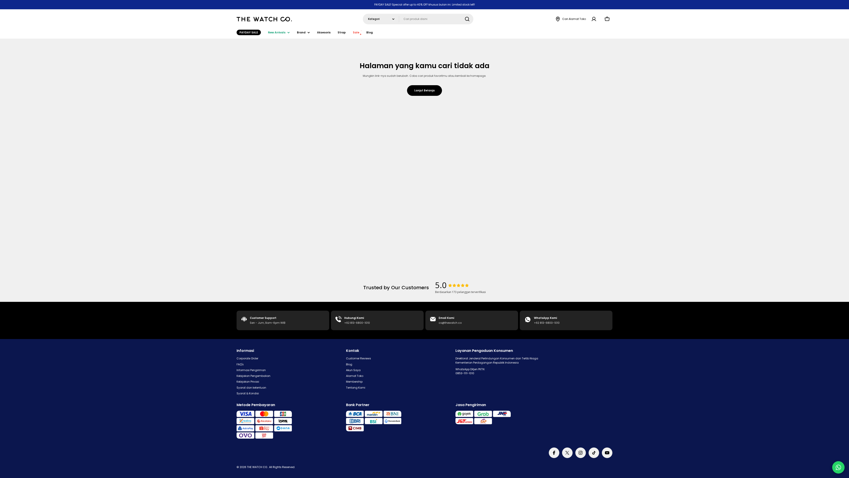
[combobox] (418, 19)
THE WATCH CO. (257, 467)
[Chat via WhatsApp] (838, 467)
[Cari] (467, 19)
